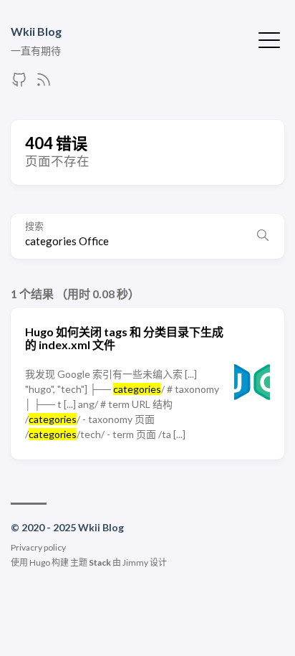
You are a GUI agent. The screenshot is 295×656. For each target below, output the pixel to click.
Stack (100, 562)
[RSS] (43, 83)
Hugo (39, 562)
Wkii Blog (36, 31)
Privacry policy (38, 547)
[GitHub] (19, 83)
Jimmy (135, 562)
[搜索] (262, 236)
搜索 (34, 226)
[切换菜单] (269, 38)
